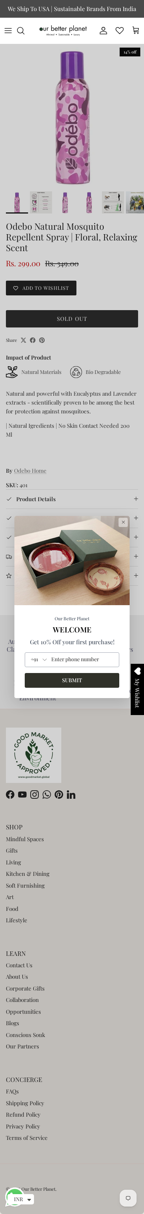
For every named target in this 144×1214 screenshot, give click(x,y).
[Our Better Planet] (63, 30)
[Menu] (8, 30)
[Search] (24, 30)
